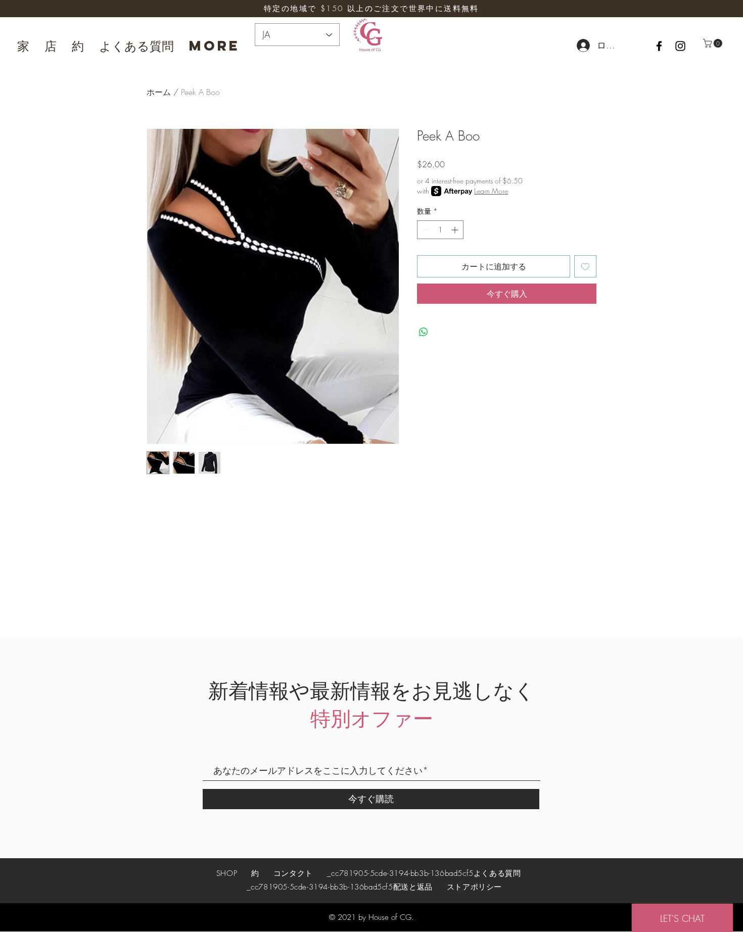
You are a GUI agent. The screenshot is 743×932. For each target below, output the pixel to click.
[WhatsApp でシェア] (423, 332)
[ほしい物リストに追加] (585, 266)
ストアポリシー (474, 887)
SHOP (228, 873)
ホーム (159, 92)
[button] (713, 43)
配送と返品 (413, 887)
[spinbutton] (440, 230)
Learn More (491, 191)
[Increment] (455, 230)
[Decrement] (425, 230)
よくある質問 (497, 873)
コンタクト (293, 873)
